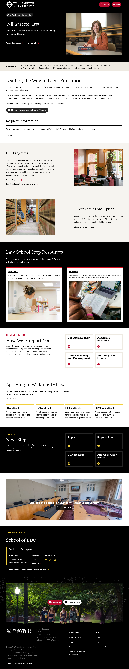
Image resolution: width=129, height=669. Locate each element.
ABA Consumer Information (61, 68)
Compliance (73, 647)
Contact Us (57, 602)
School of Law (11, 66)
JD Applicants (13, 408)
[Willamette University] (20, 4)
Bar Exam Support (79, 68)
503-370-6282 (35, 560)
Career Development (102, 65)
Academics (16, 15)
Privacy (71, 642)
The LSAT (13, 271)
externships (83, 98)
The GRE (73, 271)
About (98, 632)
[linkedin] (55, 559)
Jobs (97, 642)
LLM (61, 65)
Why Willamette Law (28, 65)
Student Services (94, 68)
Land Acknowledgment (104, 647)
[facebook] (46, 559)
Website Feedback (75, 632)
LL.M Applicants (44, 408)
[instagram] (50, 559)
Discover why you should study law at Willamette (28, 110)
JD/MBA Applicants (105, 408)
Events (98, 637)
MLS (67, 65)
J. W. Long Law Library (29, 68)
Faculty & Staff (44, 68)
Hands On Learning (44, 65)
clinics (94, 98)
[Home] (8, 15)
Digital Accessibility (75, 637)
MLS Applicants (73, 408)
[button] (64, 499)
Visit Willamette (74, 602)
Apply (56, 65)
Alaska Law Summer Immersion (82, 65)
